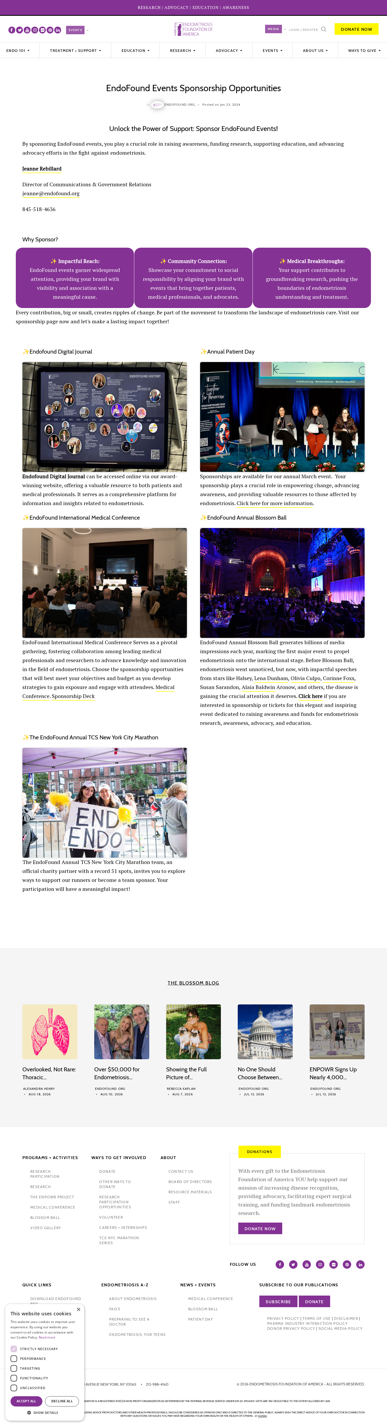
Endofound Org (110, 1089)
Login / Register (303, 30)
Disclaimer (346, 1318)
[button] (45, 1412)
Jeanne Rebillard (42, 168)
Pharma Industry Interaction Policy (307, 1323)
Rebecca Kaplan (181, 1089)
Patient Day (200, 1319)
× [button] (78, 1310)
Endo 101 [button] (16, 50)
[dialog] (44, 1362)
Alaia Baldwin (258, 687)
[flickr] (42, 30)
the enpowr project (52, 1197)
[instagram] (34, 30)
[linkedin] (57, 30)
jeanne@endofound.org (51, 193)
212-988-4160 (157, 1384)
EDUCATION (205, 7)
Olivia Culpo (305, 678)
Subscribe (278, 1301)
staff (174, 1202)
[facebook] (11, 30)
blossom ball (45, 1217)
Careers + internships (123, 1227)
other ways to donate (115, 1184)
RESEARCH (149, 7)
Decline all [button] (62, 1401)
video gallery (45, 1227)
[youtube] (27, 30)
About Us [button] (314, 50)
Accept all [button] (26, 1401)
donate (107, 1171)
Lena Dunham (271, 678)
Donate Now (356, 29)
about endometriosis (133, 1298)
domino (262, 1416)
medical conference (53, 1207)
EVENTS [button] (271, 50)
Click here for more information (275, 503)
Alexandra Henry (39, 1089)
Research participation (44, 1174)
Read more (47, 1337)
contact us (181, 1171)
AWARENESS (235, 7)
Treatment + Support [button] (74, 50)
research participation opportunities (115, 1202)
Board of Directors (190, 1181)
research (40, 1186)
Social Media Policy (341, 1328)
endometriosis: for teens (137, 1334)
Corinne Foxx (338, 678)
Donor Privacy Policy (291, 1328)
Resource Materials (190, 1192)
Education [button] (134, 50)
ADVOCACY (177, 7)
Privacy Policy (283, 1318)
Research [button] (181, 50)
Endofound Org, (180, 104)
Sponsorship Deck (73, 696)
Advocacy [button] (227, 50)
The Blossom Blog (193, 983)
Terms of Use (316, 1318)
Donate (314, 1301)
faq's (114, 1309)
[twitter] (19, 30)
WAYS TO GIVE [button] (363, 50)
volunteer (111, 1217)
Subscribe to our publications (298, 1284)
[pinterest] (50, 30)
